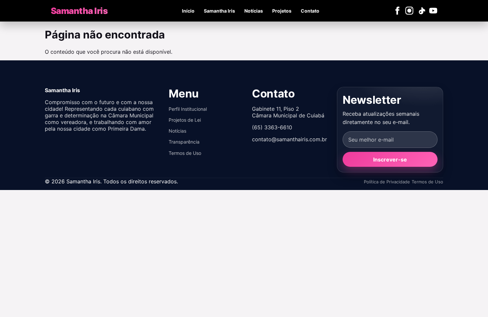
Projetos (281, 11)
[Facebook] (397, 11)
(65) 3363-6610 (272, 127)
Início (188, 11)
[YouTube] (433, 11)
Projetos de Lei (185, 120)
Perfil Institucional (188, 109)
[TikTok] (421, 11)
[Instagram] (409, 11)
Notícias (253, 11)
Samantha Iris (219, 11)
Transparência (184, 142)
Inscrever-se (390, 159)
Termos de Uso (185, 153)
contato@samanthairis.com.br (289, 139)
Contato (310, 11)
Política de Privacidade (387, 181)
